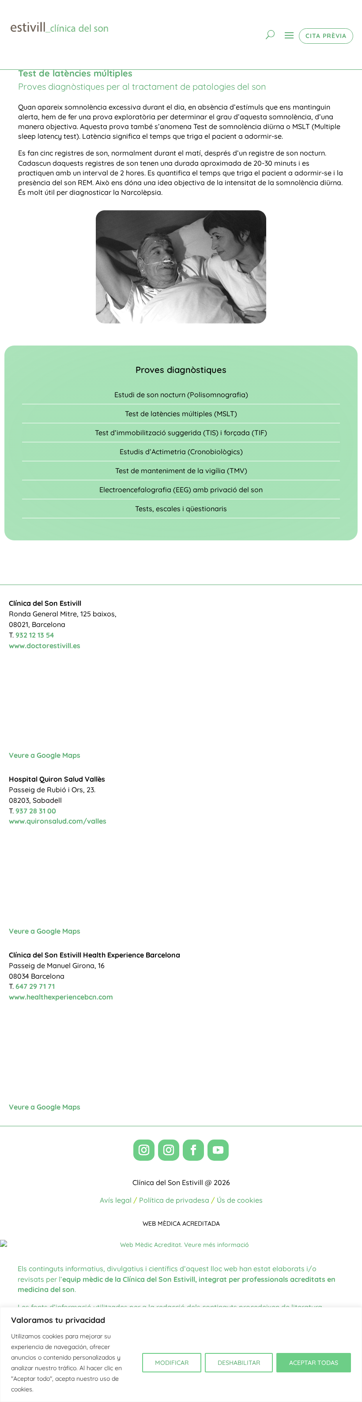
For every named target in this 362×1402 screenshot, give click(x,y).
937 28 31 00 (35, 810)
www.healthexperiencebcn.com (61, 996)
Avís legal (116, 1200)
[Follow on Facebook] (193, 1150)
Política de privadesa (174, 1200)
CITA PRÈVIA (326, 36)
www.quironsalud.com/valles (57, 821)
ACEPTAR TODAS (313, 1363)
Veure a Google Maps (44, 755)
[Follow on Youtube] (218, 1150)
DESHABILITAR (239, 1363)
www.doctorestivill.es (44, 645)
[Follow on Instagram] (144, 1150)
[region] (181, 1354)
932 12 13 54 (34, 635)
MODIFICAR (172, 1363)
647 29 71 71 (35, 986)
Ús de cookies (240, 1200)
